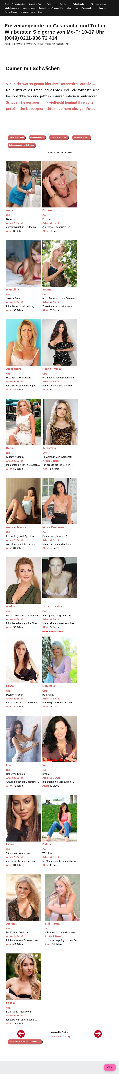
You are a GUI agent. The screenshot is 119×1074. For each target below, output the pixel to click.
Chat (109, 1067)
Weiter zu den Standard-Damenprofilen (25, 1042)
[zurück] (21, 1037)
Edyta (10, 685)
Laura (10, 844)
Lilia (9, 765)
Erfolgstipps (52, 4)
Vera (45, 765)
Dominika (48, 685)
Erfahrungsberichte (98, 4)
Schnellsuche (78, 4)
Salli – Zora (52, 923)
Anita (9, 210)
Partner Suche (11, 12)
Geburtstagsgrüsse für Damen (21, 145)
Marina (10, 606)
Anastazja (49, 448)
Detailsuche (65, 4)
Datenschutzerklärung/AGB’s (50, 8)
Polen (68, 8)
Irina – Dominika (53, 527)
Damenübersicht (18, 4)
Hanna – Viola (51, 368)
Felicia (10, 1002)
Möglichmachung (12, 8)
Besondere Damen (36, 4)
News (76, 8)
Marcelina (12, 289)
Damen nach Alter (16, 137)
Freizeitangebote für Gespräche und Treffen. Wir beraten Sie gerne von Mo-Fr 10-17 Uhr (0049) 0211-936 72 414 (56, 32)
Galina (46, 844)
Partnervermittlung (27, 12)
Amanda (11, 923)
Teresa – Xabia (52, 606)
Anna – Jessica (16, 527)
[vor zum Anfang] (98, 1037)
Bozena (47, 210)
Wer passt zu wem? (81, 137)
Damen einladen (28, 8)
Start (7, 4)
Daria (9, 448)
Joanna (47, 289)
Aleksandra (13, 368)
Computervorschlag (59, 137)
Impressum (104, 8)
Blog (40, 12)
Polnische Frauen (88, 8)
